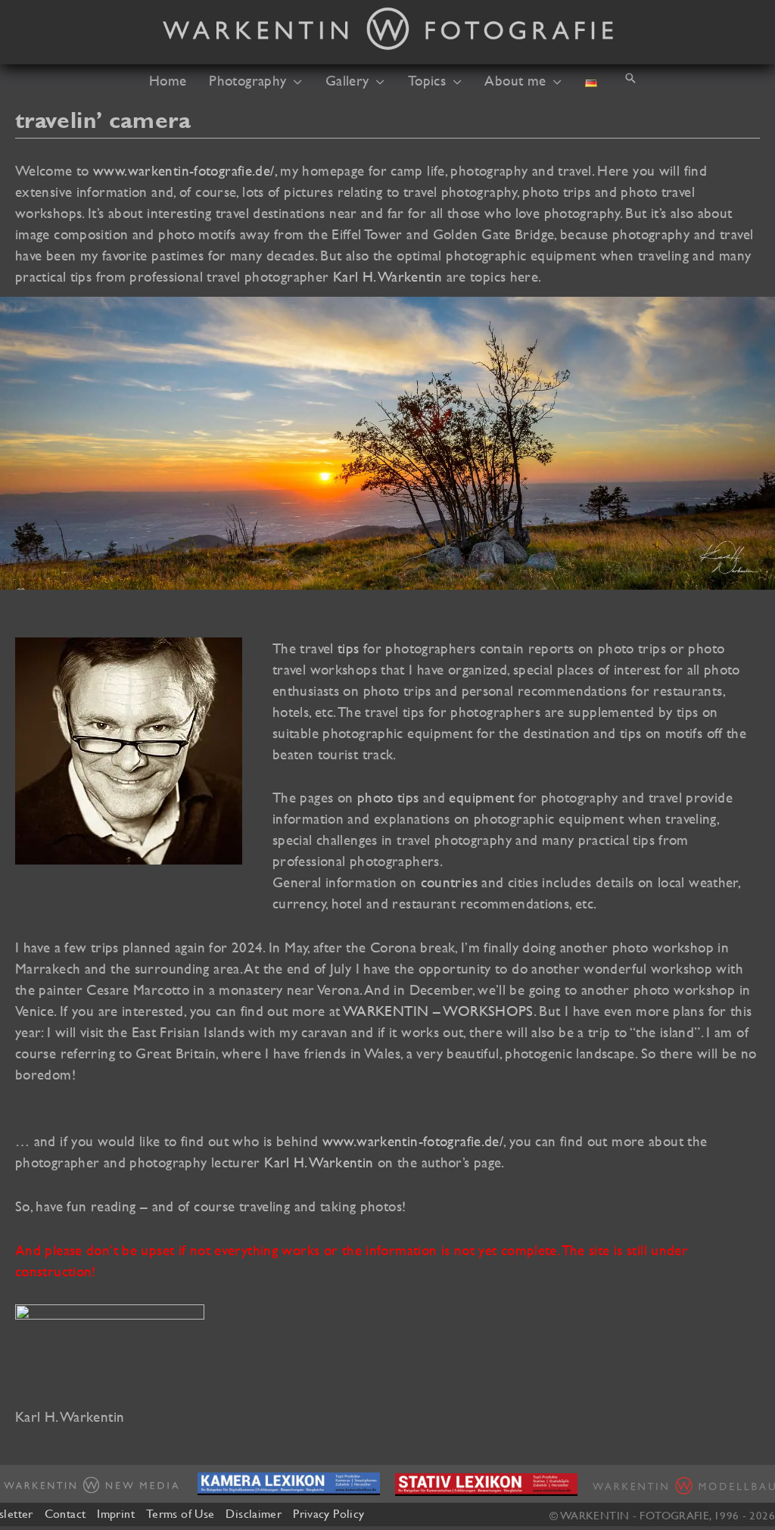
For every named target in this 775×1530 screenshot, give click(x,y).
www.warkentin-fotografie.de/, (185, 170)
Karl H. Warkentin (387, 276)
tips (348, 648)
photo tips (388, 797)
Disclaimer (254, 1513)
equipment (481, 797)
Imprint (116, 1513)
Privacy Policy (328, 1513)
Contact (65, 1513)
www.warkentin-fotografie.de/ (412, 1141)
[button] (294, 80)
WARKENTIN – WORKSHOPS (439, 1010)
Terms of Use (180, 1513)
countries (449, 882)
